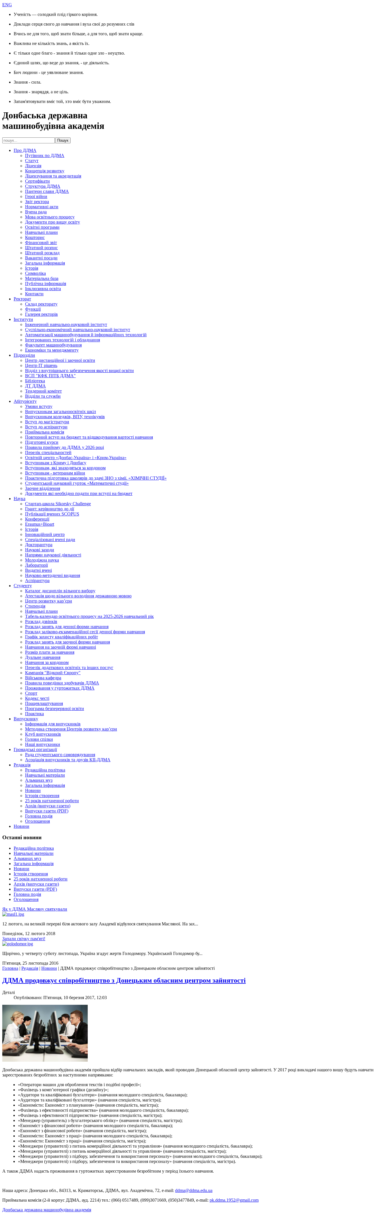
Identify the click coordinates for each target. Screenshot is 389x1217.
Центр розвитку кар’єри (48, 601)
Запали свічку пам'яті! (23, 938)
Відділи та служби (43, 396)
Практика (34, 713)
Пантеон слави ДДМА (47, 191)
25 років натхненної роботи (52, 800)
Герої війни (36, 196)
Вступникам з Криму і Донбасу (55, 462)
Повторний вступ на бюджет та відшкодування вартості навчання (89, 437)
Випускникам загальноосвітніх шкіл (60, 411)
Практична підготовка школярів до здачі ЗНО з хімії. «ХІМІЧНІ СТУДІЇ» (96, 478)
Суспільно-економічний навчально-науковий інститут (77, 329)
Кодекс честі (37, 698)
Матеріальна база (41, 278)
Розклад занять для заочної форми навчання (67, 642)
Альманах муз (38, 780)
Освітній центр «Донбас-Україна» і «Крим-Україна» (75, 457)
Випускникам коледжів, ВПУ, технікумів (65, 416)
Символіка (35, 273)
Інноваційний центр (45, 534)
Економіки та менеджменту (52, 350)
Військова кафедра (43, 677)
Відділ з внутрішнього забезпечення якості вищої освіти (79, 370)
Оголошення (37, 821)
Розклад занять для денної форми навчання (66, 626)
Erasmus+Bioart (39, 524)
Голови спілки (39, 739)
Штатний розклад (42, 252)
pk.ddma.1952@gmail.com (234, 1200)
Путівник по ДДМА (44, 155)
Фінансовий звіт (41, 242)
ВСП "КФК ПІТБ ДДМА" (50, 375)
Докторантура (38, 544)
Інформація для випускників (53, 723)
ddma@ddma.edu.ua (193, 1190)
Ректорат (22, 298)
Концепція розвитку (44, 170)
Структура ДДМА (42, 186)
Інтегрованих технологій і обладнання (62, 339)
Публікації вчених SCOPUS (52, 513)
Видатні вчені (38, 570)
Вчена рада (36, 211)
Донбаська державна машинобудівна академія (46, 1209)
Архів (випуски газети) (47, 805)
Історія (31, 268)
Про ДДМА (25, 150)
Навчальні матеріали (45, 775)
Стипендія (35, 606)
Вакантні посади (41, 257)
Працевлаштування (44, 703)
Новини (33, 790)
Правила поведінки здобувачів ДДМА (62, 682)
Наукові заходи (39, 549)
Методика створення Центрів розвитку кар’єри (71, 729)
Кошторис (35, 237)
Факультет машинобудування (53, 345)
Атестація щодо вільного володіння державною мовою (78, 595)
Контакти (34, 293)
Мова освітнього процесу (50, 216)
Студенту (23, 585)
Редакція (22, 764)
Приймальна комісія (44, 432)
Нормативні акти (41, 206)
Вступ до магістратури (47, 421)
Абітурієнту (25, 401)
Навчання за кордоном (47, 662)
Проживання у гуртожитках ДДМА (60, 688)
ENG (7, 4)
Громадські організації (35, 749)
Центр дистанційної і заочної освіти (60, 360)
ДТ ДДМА (35, 385)
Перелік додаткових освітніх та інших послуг (69, 667)
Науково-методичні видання (52, 575)
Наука (19, 498)
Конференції (37, 519)
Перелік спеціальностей (48, 452)
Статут (31, 160)
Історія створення (42, 795)
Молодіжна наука (42, 560)
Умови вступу (38, 406)
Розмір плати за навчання (49, 652)
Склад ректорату (41, 304)
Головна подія (38, 816)
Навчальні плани (41, 232)
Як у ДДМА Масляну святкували (34, 909)
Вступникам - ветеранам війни (55, 473)
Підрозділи (24, 355)
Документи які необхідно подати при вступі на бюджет (78, 493)
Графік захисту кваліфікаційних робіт (61, 636)
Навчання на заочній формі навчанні (60, 647)
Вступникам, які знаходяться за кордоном (65, 467)
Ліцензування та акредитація (53, 176)
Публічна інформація (45, 283)
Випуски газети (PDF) (46, 810)
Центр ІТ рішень (41, 365)
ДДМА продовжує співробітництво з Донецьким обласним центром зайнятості (124, 980)
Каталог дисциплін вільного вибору (60, 590)
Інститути (23, 319)
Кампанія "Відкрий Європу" (53, 672)
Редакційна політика (45, 770)
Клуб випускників (43, 734)
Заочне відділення (42, 488)
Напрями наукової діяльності (53, 554)
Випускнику (26, 718)
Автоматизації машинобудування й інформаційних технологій (86, 334)
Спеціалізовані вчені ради (50, 539)
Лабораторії (36, 565)
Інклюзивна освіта (43, 288)
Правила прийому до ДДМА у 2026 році (64, 447)
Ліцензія (33, 165)
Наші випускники (42, 744)
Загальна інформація (45, 263)
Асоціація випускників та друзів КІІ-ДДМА (67, 759)
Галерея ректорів (41, 314)
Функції (33, 309)
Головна (10, 968)
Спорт (31, 693)
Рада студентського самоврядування (60, 754)
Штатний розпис (41, 247)
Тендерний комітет (43, 391)
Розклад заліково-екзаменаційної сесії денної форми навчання (85, 631)
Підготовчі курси (41, 442)
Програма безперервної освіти (54, 708)
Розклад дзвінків (41, 621)
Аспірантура (37, 580)
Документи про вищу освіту (52, 222)
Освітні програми (42, 227)
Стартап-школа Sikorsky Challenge (58, 503)
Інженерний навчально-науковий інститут (66, 324)
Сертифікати (37, 181)
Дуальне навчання (42, 657)
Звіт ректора (37, 201)
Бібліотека (35, 380)
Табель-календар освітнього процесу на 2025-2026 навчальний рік (89, 616)
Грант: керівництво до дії (49, 508)
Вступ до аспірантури (46, 426)
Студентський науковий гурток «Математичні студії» (77, 483)
